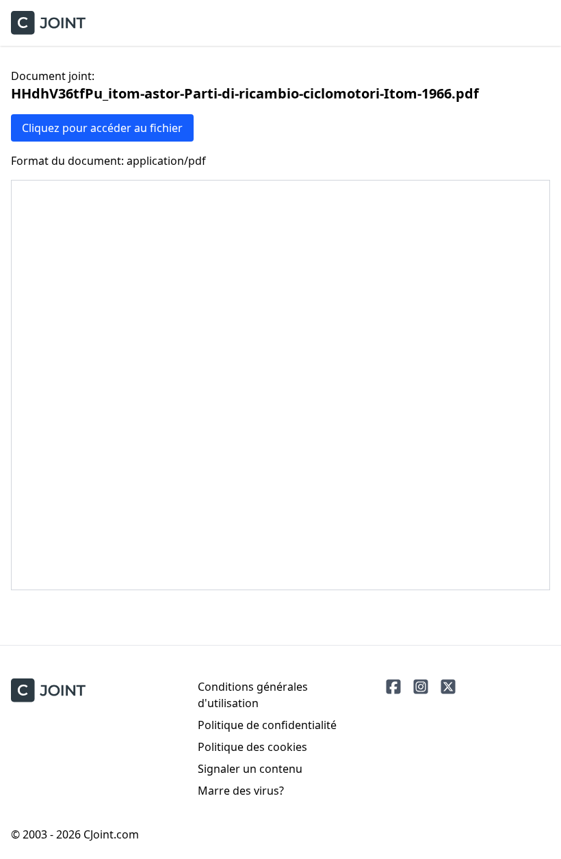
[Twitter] (448, 686)
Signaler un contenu (250, 768)
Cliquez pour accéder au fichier (102, 127)
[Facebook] (393, 686)
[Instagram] (421, 686)
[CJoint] (48, 690)
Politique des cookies (252, 746)
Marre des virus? (241, 790)
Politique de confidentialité (267, 724)
